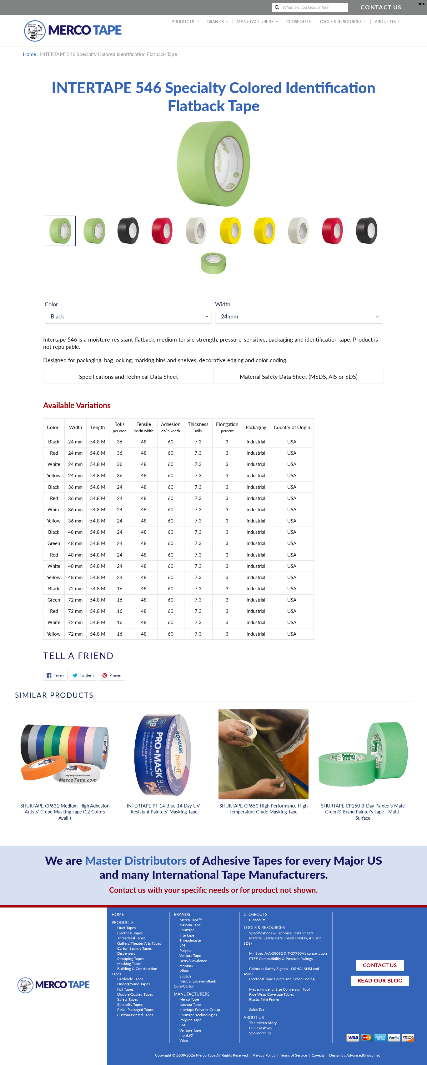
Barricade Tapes (130, 979)
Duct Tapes (126, 927)
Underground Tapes (133, 984)
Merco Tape (189, 999)
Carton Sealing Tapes (134, 948)
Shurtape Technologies (198, 1014)
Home (29, 54)
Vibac (184, 970)
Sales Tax (256, 1009)
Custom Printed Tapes (135, 1014)
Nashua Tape (190, 924)
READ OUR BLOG (380, 980)
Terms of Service (293, 1055)
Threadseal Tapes (131, 938)
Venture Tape (190, 955)
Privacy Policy (264, 1055)
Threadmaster (190, 940)
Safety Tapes (127, 999)
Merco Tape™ (191, 920)
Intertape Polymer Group (199, 1009)
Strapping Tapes (130, 958)
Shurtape (186, 930)
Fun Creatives (260, 1028)
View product (64, 760)
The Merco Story (263, 1022)
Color (51, 304)
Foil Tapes (125, 989)
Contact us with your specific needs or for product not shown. (213, 889)
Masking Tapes (129, 963)
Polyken (186, 950)
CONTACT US (380, 965)
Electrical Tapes (130, 933)
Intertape (186, 935)
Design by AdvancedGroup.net (354, 1055)
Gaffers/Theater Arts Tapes (139, 943)
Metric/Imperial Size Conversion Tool (279, 989)
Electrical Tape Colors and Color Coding (281, 979)
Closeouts (257, 920)
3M (182, 945)
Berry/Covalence (193, 960)
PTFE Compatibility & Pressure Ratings (281, 958)
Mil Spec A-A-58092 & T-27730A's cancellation (288, 953)
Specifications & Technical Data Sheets (281, 933)
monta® (186, 965)
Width (222, 304)
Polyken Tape (190, 1020)
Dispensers (126, 953)
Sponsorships (260, 1033)
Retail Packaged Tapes (135, 1009)
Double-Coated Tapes (135, 994)
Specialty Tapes (130, 1004)
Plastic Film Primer (264, 999)
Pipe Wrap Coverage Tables (271, 994)
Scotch (185, 976)
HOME (118, 914)
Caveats (318, 1055)
